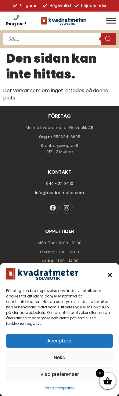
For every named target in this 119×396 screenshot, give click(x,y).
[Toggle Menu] (111, 20)
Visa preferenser (59, 374)
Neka (60, 357)
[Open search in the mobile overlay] (59, 39)
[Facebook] (53, 208)
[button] (110, 275)
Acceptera (59, 341)
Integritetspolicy (59, 388)
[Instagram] (66, 208)
